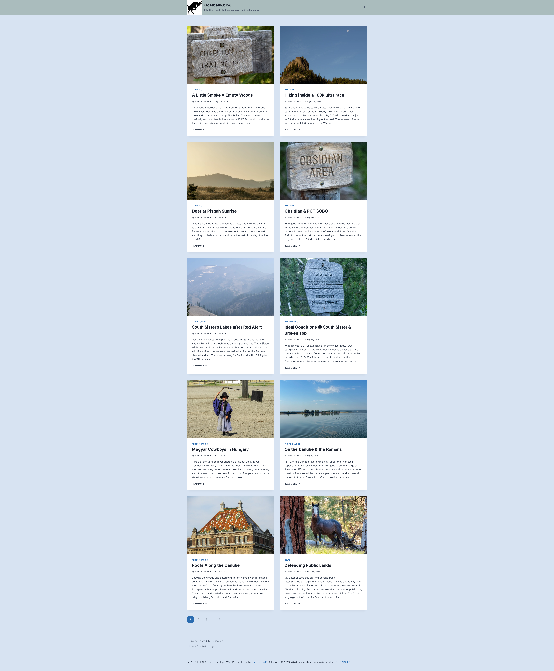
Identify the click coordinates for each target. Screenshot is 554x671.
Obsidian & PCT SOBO (306, 211)
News (287, 560)
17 (218, 619)
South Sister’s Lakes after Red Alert (227, 327)
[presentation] (230, 55)
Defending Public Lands (308, 565)
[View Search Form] (364, 7)
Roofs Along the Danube (216, 565)
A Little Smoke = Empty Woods (222, 95)
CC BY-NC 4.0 (342, 662)
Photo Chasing (200, 444)
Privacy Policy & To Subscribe (206, 641)
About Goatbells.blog (201, 646)
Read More (199, 130)
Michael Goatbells (203, 101)
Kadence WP (259, 662)
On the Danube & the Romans (313, 449)
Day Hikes (197, 90)
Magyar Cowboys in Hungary (220, 449)
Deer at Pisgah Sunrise (214, 211)
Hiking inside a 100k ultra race (314, 95)
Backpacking (199, 322)
